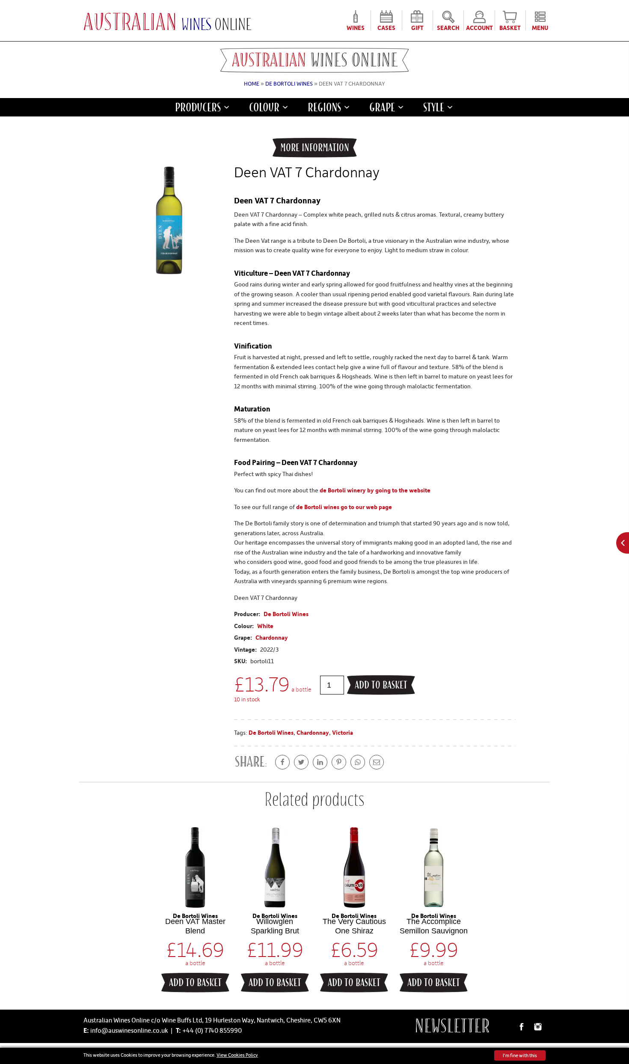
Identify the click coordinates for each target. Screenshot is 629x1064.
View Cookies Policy (237, 1055)
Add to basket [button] (195, 982)
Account (479, 27)
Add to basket (381, 685)
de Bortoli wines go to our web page (344, 507)
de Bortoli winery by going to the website (375, 490)
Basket (510, 27)
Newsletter (452, 1026)
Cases (386, 27)
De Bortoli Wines (289, 83)
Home (251, 83)
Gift (417, 27)
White (265, 626)
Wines (356, 27)
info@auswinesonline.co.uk (129, 1030)
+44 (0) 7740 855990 (212, 1030)
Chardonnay (271, 637)
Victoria (342, 732)
